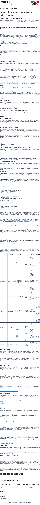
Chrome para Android (3, 403)
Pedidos (26, 1)
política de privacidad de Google (13, 103)
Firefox (1, 404)
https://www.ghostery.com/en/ (9, 418)
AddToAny (11, 240)
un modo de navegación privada (9, 468)
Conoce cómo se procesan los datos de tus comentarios (18, 83)
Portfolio (12, 1)
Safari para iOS (2, 408)
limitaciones (16, 436)
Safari (1, 407)
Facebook (27, 87)
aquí (4, 72)
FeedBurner (37, 102)
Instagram (34, 87)
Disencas (29, 502)
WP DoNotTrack (14, 219)
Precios (17, 1)
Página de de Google (14, 391)
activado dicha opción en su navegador (20, 220)
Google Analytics (10, 225)
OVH (36, 34)
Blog (12, 4)
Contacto (16, 4)
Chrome (1, 402)
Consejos (22, 1)
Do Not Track (32, 219)
